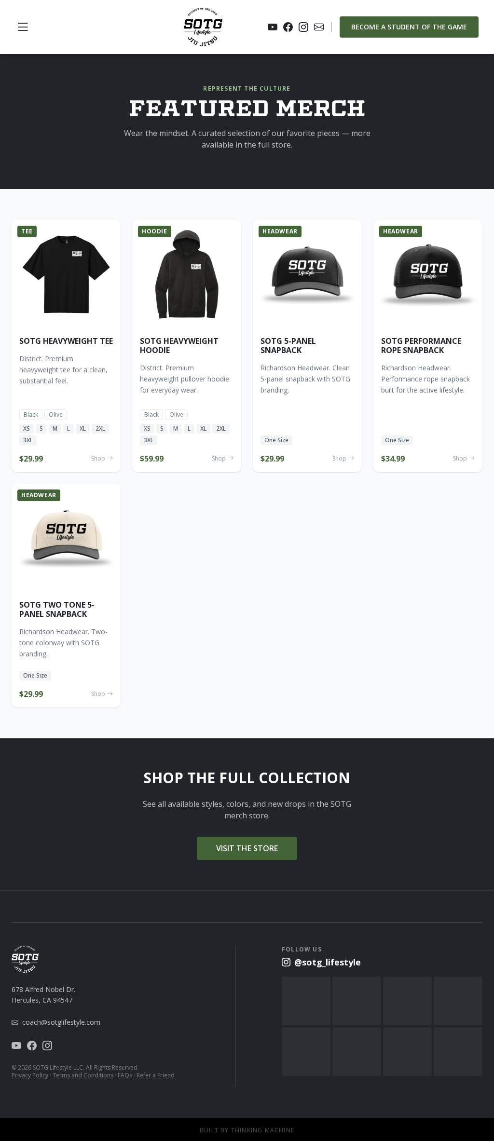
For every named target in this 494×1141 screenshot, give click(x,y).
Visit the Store (247, 848)
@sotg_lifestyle (327, 962)
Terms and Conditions (83, 1075)
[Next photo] (111, 274)
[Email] (319, 27)
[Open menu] (22, 27)
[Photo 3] (69, 323)
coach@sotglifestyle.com (61, 1022)
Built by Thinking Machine (247, 1130)
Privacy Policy (30, 1075)
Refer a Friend (156, 1075)
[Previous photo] (21, 274)
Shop (98, 458)
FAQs (125, 1075)
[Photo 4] (74, 323)
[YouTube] (272, 27)
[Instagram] (303, 27)
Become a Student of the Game (409, 26)
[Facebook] (288, 27)
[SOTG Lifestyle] (203, 27)
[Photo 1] (57, 323)
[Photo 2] (63, 323)
